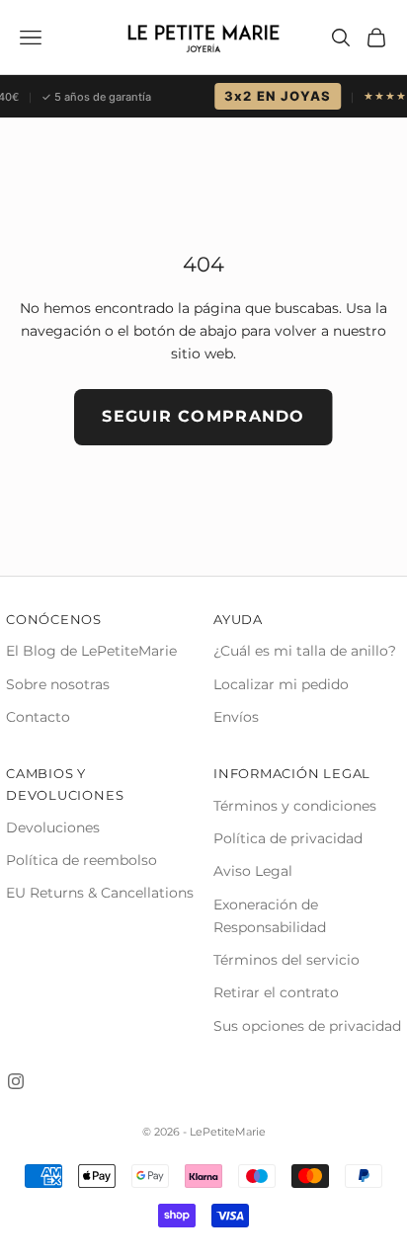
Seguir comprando (203, 416)
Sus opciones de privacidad (307, 1026)
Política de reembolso (81, 860)
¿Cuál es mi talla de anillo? (304, 651)
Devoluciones (53, 827)
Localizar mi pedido (281, 684)
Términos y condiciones (294, 806)
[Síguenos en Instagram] (16, 1081)
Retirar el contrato (276, 992)
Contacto (38, 717)
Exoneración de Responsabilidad (269, 916)
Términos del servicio (286, 960)
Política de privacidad (288, 838)
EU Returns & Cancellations (100, 893)
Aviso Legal (252, 871)
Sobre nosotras (58, 684)
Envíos (236, 717)
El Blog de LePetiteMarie (91, 651)
